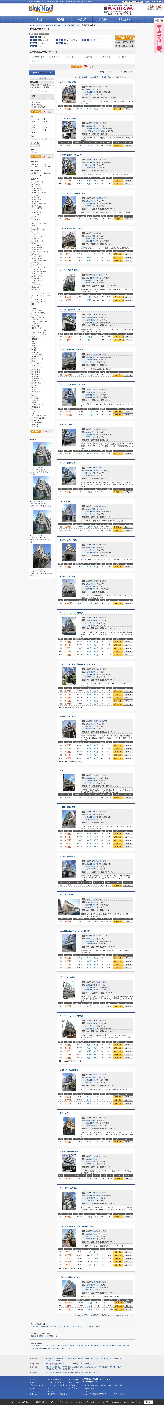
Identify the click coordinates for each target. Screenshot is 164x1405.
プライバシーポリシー (37, 1385)
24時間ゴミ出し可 (39, 332)
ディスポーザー (38, 265)
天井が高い (36, 356)
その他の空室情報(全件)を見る (71, 707)
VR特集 (50, 1391)
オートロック (37, 315)
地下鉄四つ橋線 (103, 1367)
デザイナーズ (37, 190)
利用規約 (33, 1388)
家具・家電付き (38, 247)
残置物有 (36, 376)
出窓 (34, 225)
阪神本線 (88, 94)
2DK (45, 123)
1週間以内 (47, 166)
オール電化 (36, 228)
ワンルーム (35, 119)
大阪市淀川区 (82, 1326)
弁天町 (62, 1348)
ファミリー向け (38, 206)
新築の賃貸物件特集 (54, 1379)
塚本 (100, 1346)
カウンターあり (38, 381)
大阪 (104, 1346)
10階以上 (36, 341)
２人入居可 (36, 195)
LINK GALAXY (65, 501)
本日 (45, 164)
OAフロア (36, 413)
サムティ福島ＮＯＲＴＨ (69, 463)
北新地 (96, 1346)
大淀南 (91, 1364)
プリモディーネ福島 (67, 977)
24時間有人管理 (38, 328)
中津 (123, 1346)
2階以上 (35, 339)
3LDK (46, 128)
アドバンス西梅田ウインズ (70, 310)
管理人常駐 (36, 199)
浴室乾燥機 (36, 278)
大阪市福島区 (94, 87)
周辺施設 (73, 1385)
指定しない (35, 164)
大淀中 (99, 1231)
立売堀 (62, 1364)
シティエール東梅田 (37, 467)
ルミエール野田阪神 (67, 807)
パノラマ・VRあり (38, 175)
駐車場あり (36, 337)
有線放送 (36, 407)
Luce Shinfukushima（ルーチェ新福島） (75, 931)
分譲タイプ (36, 197)
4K (33, 130)
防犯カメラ (36, 326)
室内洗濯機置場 (38, 208)
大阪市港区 (52, 1326)
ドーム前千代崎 (36, 1348)
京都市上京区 (50, 1360)
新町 (82, 1364)
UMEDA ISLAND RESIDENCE (71, 349)
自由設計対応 (37, 354)
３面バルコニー (38, 236)
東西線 (87, 90)
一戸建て (35, 93)
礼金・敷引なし (37, 105)
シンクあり (36, 385)
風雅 (61, 770)
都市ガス (36, 392)
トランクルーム (38, 300)
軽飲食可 (36, 372)
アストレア (64, 1113)
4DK (45, 130)
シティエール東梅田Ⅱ (38, 569)
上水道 (35, 394)
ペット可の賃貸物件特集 (56, 1382)
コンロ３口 (36, 269)
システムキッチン (39, 260)
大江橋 (108, 1346)
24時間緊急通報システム (41, 321)
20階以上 (36, 343)
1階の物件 (36, 424)
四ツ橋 (68, 1348)
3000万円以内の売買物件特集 (57, 1394)
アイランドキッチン (39, 267)
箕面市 (97, 1326)
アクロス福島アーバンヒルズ (71, 155)
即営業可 (36, 374)
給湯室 (35, 402)
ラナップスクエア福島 (68, 1188)
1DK (33, 121)
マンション (43, 91)
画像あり (35, 173)
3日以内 (34, 166)
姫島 (106, 57)
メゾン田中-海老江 (67, 895)
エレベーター (37, 232)
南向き (35, 348)
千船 (123, 57)
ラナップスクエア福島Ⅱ (69, 118)
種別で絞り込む (42, 78)
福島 (55, 57)
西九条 (96, 320)
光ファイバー (37, 310)
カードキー (36, 409)
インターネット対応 (39, 313)
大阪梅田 (39, 57)
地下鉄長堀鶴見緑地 (52, 1369)
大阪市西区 (44, 1326)
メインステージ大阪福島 (69, 1151)
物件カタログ (34, 1394)
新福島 (93, 625)
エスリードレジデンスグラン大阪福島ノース (76, 1226)
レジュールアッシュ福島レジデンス (73, 193)
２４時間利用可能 (39, 418)
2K (33, 123)
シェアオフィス (38, 420)
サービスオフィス (39, 416)
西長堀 (114, 1346)
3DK (33, 128)
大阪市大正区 (61, 1326)
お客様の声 (74, 1388)
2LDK (34, 126)
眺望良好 (36, 201)
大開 (100, 159)
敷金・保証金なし (38, 102)
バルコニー (36, 221)
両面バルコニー (38, 239)
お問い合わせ (74, 1379)
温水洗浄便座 (37, 280)
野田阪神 (100, 92)
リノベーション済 (39, 193)
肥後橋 (87, 1346)
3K (45, 126)
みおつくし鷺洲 (66, 424)
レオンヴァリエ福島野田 (69, 1070)
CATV (35, 308)
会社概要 (33, 1382)
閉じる (148, 1402)
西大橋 (44, 1348)
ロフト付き (36, 212)
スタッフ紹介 (74, 1382)
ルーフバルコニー (39, 223)
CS (34, 304)
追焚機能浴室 (37, 276)
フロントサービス (39, 330)
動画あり (47, 173)
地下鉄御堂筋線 (115, 1367)
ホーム (32, 1379)
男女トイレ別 (37, 405)
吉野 (100, 123)
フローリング (37, 210)
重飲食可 (36, 370)
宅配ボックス (37, 319)
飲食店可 (36, 427)
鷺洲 (100, 429)
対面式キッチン (38, 263)
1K (45, 119)
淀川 (89, 57)
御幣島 (50, 1348)
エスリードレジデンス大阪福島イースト (75, 1016)
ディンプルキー (38, 324)
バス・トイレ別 (38, 274)
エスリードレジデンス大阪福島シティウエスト (77, 664)
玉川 (98, 395)
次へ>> (127, 77)
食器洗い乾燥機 (38, 258)
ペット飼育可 (37, 182)
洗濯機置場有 (37, 249)
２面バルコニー (38, 234)
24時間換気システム (39, 230)
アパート (35, 91)
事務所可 (36, 352)
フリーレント (37, 359)
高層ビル (36, 411)
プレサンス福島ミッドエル (70, 1277)
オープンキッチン (39, 271)
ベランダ (36, 219)
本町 (127, 1346)
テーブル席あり (38, 383)
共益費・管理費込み (38, 107)
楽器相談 (36, 184)
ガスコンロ (36, 254)
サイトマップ (34, 1391)
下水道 (35, 396)
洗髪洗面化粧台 (38, 285)
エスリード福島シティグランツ (71, 228)
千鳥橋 (102, 131)
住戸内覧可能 (37, 422)
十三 (58, 1348)
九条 (91, 1346)
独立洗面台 (36, 287)
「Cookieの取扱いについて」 (119, 1402)
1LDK (46, 121)
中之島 (58, 1346)
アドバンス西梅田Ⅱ (67, 856)
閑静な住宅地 (37, 188)
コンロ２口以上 (38, 256)
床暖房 (35, 291)
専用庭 (35, 217)
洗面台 (35, 282)
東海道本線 (93, 1367)
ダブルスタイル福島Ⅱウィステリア (73, 385)
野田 (72, 57)
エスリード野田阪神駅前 (69, 270)
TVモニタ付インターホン (41, 317)
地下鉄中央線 (83, 1367)
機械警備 (36, 400)
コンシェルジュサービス (41, 335)
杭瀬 (36, 61)
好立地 (35, 387)
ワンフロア (36, 363)
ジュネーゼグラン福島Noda (70, 540)
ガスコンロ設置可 (39, 204)
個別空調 (36, 398)
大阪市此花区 (35, 1326)
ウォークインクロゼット (41, 293)
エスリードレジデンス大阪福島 (71, 613)
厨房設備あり (37, 378)
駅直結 (35, 361)
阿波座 (72, 1346)
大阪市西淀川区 (72, 1326)
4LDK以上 (35, 132)
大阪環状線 (89, 126)
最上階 (35, 345)
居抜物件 (36, 365)
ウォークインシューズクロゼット (42, 296)
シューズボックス (39, 302)
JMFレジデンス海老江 (68, 716)
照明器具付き (37, 241)
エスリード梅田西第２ (68, 82)
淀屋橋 (119, 1346)
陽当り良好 (36, 186)
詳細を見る (117, 109)
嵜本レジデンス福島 (67, 576)
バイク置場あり (38, 245)
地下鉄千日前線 (90, 92)
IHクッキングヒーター (40, 252)
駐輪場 (35, 243)
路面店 (35, 389)
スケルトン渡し (38, 367)
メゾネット (36, 214)
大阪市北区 (93, 1231)
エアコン (36, 289)
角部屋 (35, 350)
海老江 (101, 87)
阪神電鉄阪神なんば (92, 131)
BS (34, 306)
